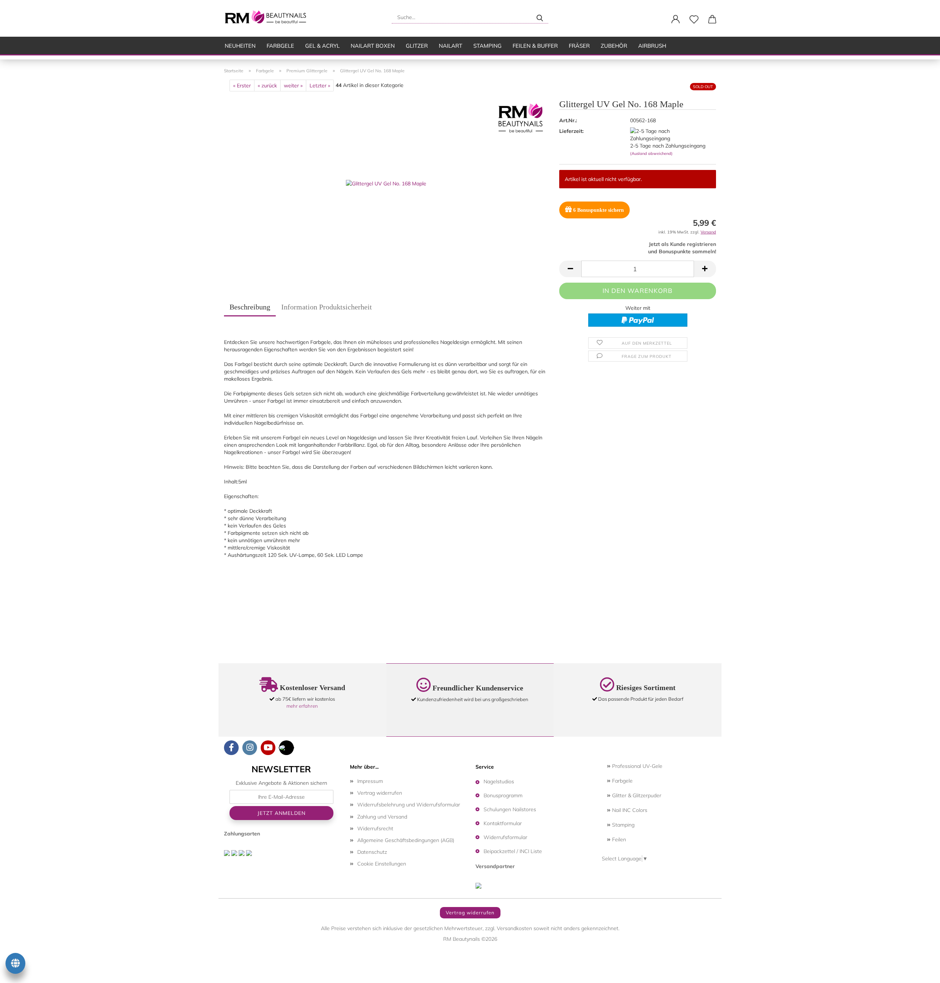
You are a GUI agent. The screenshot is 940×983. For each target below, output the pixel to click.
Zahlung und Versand (382, 816)
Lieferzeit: (571, 131)
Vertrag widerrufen (379, 793)
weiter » (293, 85)
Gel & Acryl (322, 45)
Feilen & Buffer (535, 45)
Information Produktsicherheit (326, 307)
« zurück (267, 85)
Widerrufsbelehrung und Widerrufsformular (408, 804)
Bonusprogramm (503, 795)
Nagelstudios (499, 781)
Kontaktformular (503, 823)
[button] (675, 19)
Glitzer (417, 45)
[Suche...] (540, 17)
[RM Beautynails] (268, 18)
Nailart (450, 45)
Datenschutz (372, 852)
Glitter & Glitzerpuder (636, 795)
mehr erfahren (302, 706)
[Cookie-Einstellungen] (15, 964)
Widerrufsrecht (375, 828)
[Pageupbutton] (920, 972)
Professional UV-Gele (636, 766)
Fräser (579, 45)
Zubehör (614, 45)
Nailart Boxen (373, 45)
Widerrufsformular (505, 837)
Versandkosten (514, 928)
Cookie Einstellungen (381, 863)
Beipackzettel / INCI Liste (513, 851)
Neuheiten (240, 45)
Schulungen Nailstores (510, 809)
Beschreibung (249, 307)
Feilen (618, 839)
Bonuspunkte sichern (598, 210)
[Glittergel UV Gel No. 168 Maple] (386, 182)
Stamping (487, 45)
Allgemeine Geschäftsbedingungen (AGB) (405, 840)
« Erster (242, 85)
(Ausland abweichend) (651, 153)
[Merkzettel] (694, 19)
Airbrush (652, 45)
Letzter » (320, 85)
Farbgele (280, 45)
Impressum (370, 781)
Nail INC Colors (629, 810)
